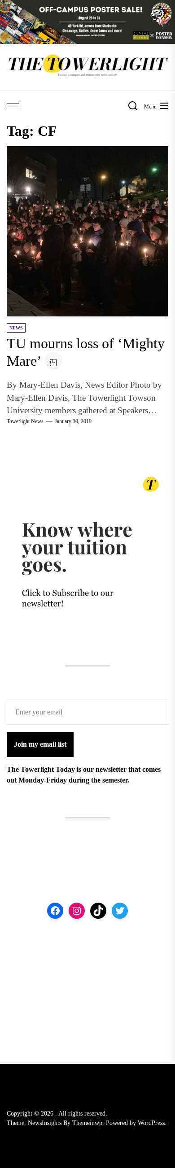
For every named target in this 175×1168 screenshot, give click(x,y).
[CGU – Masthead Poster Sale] (87, 5)
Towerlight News (25, 421)
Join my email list (40, 744)
